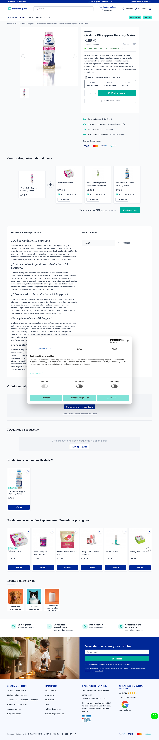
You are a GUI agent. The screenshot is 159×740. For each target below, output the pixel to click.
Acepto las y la (109, 664)
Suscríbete (117, 659)
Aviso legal (49, 695)
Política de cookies (53, 709)
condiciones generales (104, 664)
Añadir (19, 507)
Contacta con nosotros (17, 2)
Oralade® (88, 32)
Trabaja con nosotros (16, 690)
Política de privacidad (54, 714)
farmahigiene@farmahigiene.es (95, 690)
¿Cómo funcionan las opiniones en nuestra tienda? (79, 414)
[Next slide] (74, 56)
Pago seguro (50, 690)
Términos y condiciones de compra (22, 700)
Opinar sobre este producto (79, 407)
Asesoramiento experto (139, 2)
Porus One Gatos (65, 183)
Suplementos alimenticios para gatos (49, 24)
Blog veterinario (14, 714)
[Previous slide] (23, 56)
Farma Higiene (12, 24)
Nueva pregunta (79, 447)
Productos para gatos (26, 24)
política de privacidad (122, 664)
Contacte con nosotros (17, 704)
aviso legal (99, 671)
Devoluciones (50, 700)
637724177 (108, 10)
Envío (47, 704)
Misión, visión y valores (17, 695)
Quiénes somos (14, 709)
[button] (24, 93)
